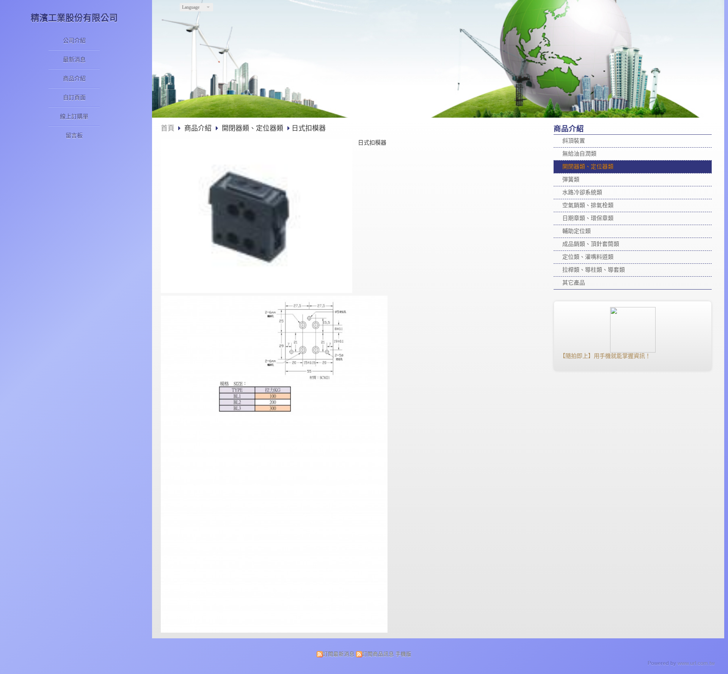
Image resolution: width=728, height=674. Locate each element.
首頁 (167, 128)
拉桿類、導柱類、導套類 (593, 269)
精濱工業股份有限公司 (74, 18)
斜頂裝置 (573, 140)
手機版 (403, 654)
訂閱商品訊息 (378, 654)
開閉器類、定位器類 (587, 166)
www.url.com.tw (696, 663)
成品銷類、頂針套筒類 (590, 244)
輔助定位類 (576, 231)
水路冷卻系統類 (582, 192)
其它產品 (573, 282)
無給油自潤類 (579, 153)
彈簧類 (570, 179)
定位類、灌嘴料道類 (587, 257)
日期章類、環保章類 (587, 218)
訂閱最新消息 (339, 654)
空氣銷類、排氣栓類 (587, 205)
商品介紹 (198, 128)
